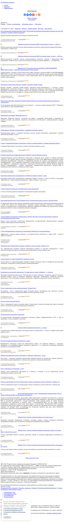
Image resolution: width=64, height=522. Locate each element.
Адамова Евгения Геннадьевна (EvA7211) (7, 426)
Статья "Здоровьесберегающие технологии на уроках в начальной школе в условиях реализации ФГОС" (30, 143)
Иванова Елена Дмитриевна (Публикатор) (8, 413)
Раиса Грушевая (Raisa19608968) (6, 212)
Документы (38, 24)
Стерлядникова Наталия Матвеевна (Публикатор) (8, 40)
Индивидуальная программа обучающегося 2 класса (15, 341)
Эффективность (8, 8)
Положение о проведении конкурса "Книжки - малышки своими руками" (22, 84)
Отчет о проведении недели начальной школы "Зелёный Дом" (18, 288)
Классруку (7, 6)
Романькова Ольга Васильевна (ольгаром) (7, 297)
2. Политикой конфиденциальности (13, 510)
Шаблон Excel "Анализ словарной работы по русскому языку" (36, 417)
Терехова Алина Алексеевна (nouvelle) (7, 184)
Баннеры (34, 488)
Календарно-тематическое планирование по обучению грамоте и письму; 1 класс (24, 175)
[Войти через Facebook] (30, 15)
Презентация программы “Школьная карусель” (14, 115)
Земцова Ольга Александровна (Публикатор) (5, 241)
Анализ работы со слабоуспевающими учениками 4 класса (17, 259)
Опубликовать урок (9, 492)
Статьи (6, 5)
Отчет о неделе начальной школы (10, 301)
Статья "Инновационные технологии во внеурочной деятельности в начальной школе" (25, 231)
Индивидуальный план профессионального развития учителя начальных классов (24, 155)
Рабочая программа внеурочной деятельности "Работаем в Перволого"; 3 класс (23, 355)
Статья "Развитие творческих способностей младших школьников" (20, 189)
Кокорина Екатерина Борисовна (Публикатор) (8, 126)
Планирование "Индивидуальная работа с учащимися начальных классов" (22, 130)
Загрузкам (41, 28)
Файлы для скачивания (13, 24)
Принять (7, 517)
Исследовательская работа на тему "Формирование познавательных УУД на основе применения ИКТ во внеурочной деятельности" (31, 394)
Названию (18, 28)
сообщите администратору (53, 513)
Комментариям (32, 28)
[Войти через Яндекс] (33, 15)
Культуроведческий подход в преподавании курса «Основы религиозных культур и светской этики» (29, 200)
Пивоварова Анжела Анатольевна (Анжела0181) (8, 139)
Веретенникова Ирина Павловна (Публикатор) (7, 389)
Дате (11, 28)
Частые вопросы (8, 497)
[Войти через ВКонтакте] (27, 15)
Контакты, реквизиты (25, 488)
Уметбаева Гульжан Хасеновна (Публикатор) (8, 377)
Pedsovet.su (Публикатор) (9, 52)
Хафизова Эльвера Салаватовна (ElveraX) (7, 150)
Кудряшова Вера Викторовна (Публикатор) (8, 351)
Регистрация (32, 19)
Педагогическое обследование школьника (12, 314)
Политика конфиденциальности (47, 488)
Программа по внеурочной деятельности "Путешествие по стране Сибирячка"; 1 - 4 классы (27, 272)
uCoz (8, 486)
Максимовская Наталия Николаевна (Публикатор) (8, 364)
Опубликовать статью (10, 494)
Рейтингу (24, 28)
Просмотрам (48, 28)
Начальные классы (27, 24)
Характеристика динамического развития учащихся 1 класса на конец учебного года (25, 246)
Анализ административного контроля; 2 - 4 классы (32, 327)
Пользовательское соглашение (9, 488)
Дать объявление (9, 495)
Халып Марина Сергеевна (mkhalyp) (9, 227)
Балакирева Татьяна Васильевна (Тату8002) (7, 171)
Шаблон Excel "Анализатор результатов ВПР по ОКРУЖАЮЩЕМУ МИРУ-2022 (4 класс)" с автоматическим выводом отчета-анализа (29, 69)
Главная (3, 24)
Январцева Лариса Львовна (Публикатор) (7, 96)
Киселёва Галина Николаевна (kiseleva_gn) (8, 111)
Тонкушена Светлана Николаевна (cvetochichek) (8, 323)
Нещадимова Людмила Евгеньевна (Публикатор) (8, 196)
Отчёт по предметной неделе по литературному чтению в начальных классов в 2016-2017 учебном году (30, 382)
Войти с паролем (32, 18)
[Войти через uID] (25, 15)
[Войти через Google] (36, 14)
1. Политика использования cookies (13, 508)
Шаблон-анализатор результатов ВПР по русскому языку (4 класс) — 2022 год (40, 56)
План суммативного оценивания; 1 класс (12, 368)
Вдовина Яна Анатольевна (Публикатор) (9, 336)
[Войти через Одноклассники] (39, 15)
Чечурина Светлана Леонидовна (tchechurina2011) (7, 283)
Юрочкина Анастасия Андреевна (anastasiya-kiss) (8, 268)
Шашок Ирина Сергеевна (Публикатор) (8, 254)
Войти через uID (32, 11)
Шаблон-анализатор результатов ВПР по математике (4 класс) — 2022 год (39, 44)
